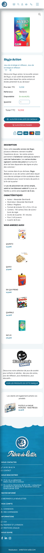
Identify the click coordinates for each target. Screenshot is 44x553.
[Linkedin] (6, 538)
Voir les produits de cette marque (22, 383)
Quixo (9, 267)
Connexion (8, 509)
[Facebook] (2, 538)
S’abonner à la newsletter (13, 499)
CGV (5, 522)
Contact (7, 470)
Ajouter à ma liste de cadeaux (23, 119)
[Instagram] (10, 538)
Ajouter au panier (23, 125)
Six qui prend (12, 290)
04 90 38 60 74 (9, 467)
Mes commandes (10, 512)
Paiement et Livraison (13, 525)
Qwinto (9, 244)
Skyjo (9, 335)
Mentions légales (11, 528)
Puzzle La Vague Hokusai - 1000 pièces (27, 407)
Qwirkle (10, 312)
